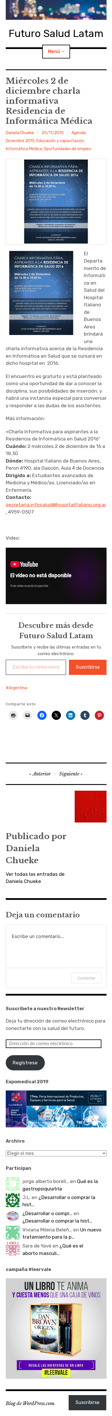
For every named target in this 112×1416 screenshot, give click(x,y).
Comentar (86, 978)
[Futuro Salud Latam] (56, 10)
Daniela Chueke (20, 132)
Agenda (79, 132)
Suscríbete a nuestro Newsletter (45, 1008)
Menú (54, 51)
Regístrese (25, 1063)
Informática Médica (24, 148)
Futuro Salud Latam (56, 33)
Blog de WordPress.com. (30, 1403)
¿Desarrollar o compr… (47, 1213)
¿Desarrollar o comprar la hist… (57, 1221)
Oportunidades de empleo (67, 148)
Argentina (18, 688)
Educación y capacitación (60, 140)
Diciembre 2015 (20, 140)
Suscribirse (88, 667)
